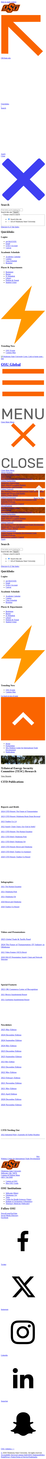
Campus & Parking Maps (10, 1175)
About (3, 473)
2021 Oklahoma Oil (8, 897)
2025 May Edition (9, 1029)
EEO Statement (34, 1455)
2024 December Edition (11, 1035)
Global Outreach (7, 489)
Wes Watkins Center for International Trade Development (20, 1158)
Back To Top (39, 498)
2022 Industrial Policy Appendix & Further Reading (20, 1135)
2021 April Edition (9, 1094)
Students (9, 473)
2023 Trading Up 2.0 (9, 821)
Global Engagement (8, 498)
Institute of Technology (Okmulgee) (19, 1201)
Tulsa (8, 1197)
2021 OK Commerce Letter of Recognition (19, 989)
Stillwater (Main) (12, 1193)
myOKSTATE (11, 242)
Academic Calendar (13, 257)
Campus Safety (23, 1455)
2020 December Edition (11, 1099)
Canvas (8, 248)
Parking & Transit (12, 280)
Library (8, 278)
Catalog (8, 259)
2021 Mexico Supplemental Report (14, 995)
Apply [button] (3, 539)
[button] (23, 106)
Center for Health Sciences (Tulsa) (18, 1199)
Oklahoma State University (11, 1171)
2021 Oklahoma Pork (9, 892)
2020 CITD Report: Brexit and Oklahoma (16, 847)
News (3, 1213)
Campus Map (11, 353)
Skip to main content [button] (8, 2)
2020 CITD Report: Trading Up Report (15, 857)
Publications (10, 752)
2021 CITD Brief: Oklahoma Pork (14, 837)
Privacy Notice (10, 1457)
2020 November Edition (11, 1105)
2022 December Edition (11, 1067)
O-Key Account (12, 246)
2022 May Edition (9, 1072)
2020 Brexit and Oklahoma (11, 902)
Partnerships (10, 746)
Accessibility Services (9, 1455)
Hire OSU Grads (12, 1183)
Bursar (8, 274)
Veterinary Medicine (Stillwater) (17, 1204)
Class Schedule (11, 261)
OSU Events (10, 350)
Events (7, 1213)
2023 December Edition (11, 1051)
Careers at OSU (11, 1181)
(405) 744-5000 (7, 1177)
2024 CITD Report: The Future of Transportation (19, 811)
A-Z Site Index (13, 227)
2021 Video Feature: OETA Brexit (14, 952)
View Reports (6, 776)
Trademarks (33, 1457)
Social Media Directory (9, 1215)
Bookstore (9, 272)
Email (8, 244)
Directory (4, 227)
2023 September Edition (11, 1056)
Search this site (6, 212)
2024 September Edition (11, 1040)
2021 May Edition (9, 1088)
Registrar (9, 263)
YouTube (13, 1213)
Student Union (11, 282)
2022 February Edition (10, 1078)
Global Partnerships (8, 481)
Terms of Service (22, 1457)
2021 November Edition (11, 1083)
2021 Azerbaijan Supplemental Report (15, 1000)
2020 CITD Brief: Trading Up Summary (16, 852)
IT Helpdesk (10, 276)
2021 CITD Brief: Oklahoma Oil (13, 842)
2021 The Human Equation (11, 887)
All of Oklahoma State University (22, 222)
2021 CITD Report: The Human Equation (16, 832)
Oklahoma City (11, 1195)
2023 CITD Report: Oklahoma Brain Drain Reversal (20, 816)
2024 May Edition (9, 1046)
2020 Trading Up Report (10, 907)
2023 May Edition (8, 1062)
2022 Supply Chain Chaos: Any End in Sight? (18, 827)
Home (8, 744)
